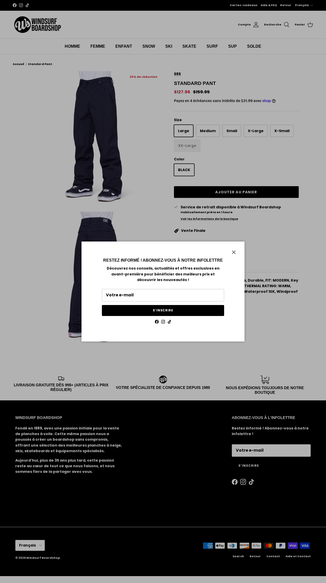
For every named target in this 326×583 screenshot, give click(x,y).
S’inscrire (163, 310)
